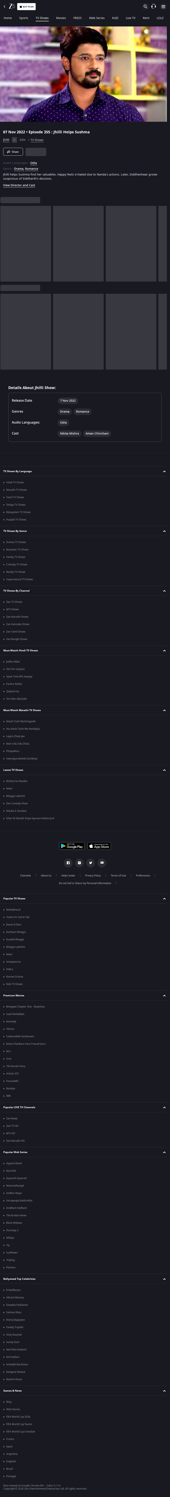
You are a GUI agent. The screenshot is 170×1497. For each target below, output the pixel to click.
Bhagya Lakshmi (15, 796)
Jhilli (6, 138)
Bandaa (10, 1088)
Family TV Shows (15, 557)
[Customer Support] (154, 6)
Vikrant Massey (15, 1297)
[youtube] (100, 863)
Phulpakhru (12, 751)
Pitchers (11, 1267)
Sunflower (12, 1253)
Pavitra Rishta (14, 684)
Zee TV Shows (14, 602)
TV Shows (42, 18)
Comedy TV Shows (16, 564)
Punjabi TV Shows (16, 520)
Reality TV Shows (16, 572)
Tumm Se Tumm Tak (17, 917)
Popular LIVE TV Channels (19, 1107)
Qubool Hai (12, 691)
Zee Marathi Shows (17, 617)
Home (8, 18)
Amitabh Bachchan (17, 1364)
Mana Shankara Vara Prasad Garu (26, 1044)
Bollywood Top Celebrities (19, 1279)
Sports (23, 18)
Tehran (10, 1029)
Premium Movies (13, 995)
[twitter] (89, 863)
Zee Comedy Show (17, 803)
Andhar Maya (14, 1193)
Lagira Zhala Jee (15, 736)
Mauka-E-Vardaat (16, 811)
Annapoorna (13, 962)
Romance (31, 167)
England (11, 1461)
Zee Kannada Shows (17, 624)
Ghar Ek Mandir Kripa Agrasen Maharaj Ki (30, 818)
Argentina (12, 1454)
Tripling (10, 1260)
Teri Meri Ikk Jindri (16, 699)
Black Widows (14, 1223)
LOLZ (160, 18)
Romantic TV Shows (17, 550)
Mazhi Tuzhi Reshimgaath (21, 721)
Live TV (130, 18)
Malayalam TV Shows (18, 512)
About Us (44, 875)
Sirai (8, 1059)
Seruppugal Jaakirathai (19, 1200)
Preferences (141, 875)
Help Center (67, 875)
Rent (146, 18)
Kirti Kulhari (12, 1357)
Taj (8, 1245)
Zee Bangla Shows (16, 639)
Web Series (97, 18)
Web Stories (13, 1409)
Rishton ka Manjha (16, 781)
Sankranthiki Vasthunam (20, 1036)
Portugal (11, 1476)
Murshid (11, 1171)
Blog (8, 1402)
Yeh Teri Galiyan (15, 669)
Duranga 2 (12, 1230)
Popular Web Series (15, 1152)
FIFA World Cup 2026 (18, 1417)
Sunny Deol (12, 1342)
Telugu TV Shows (16, 505)
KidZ (115, 18)
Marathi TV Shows (16, 490)
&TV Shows (12, 609)
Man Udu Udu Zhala (17, 744)
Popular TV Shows (14, 898)
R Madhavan (13, 1290)
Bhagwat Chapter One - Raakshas (25, 1007)
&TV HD (10, 1133)
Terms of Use (116, 875)
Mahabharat (13, 910)
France (10, 1439)
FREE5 (77, 18)
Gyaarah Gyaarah (16, 1178)
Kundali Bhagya (15, 939)
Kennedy (11, 1021)
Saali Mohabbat (15, 1014)
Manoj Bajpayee (15, 1320)
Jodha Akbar (13, 662)
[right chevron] (4, 242)
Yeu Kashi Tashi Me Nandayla (23, 729)
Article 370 (12, 1074)
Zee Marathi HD (15, 1141)
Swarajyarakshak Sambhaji (21, 758)
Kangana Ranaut (15, 1372)
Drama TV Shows (16, 542)
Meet (9, 788)
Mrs (8, 1051)
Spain (9, 1446)
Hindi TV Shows (15, 482)
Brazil (9, 1469)
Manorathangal (15, 1186)
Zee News (12, 1118)
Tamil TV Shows (15, 497)
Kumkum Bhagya (16, 932)
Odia (33, 161)
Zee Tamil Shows (16, 632)
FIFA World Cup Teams (19, 1424)
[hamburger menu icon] (163, 6)
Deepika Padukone (17, 1305)
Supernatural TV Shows (19, 579)
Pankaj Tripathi (14, 1327)
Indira (9, 969)
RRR (8, 1096)
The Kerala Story (15, 1066)
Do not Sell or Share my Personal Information (83, 883)
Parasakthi (12, 1081)
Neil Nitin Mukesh (16, 1349)
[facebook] (66, 863)
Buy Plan (28, 6)
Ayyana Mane (14, 1163)
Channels (23, 875)
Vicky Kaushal (14, 1335)
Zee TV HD (12, 1126)
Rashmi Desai (14, 1379)
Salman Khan (13, 1312)
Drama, (19, 167)
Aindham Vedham (16, 1208)
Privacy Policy (91, 875)
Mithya (10, 1238)
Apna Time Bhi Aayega (19, 676)
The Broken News (16, 1215)
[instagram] (78, 863)
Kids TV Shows (14, 984)
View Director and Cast (19, 183)
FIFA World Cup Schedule (20, 1432)
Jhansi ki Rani (13, 924)
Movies (61, 18)
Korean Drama (14, 977)
